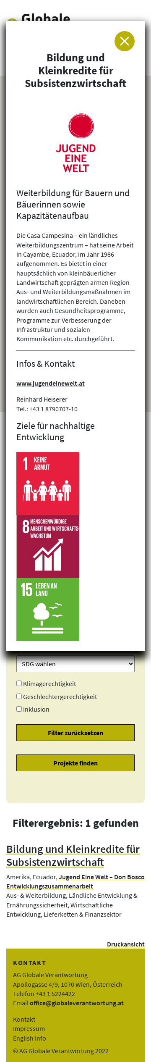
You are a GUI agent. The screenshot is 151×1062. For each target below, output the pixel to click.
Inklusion (36, 709)
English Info (29, 1038)
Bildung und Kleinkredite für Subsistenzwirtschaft (73, 855)
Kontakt (24, 1019)
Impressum (29, 1028)
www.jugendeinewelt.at (50, 383)
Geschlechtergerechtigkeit (60, 696)
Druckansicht (126, 944)
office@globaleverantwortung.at (77, 1003)
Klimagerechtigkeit (49, 683)
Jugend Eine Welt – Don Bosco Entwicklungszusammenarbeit (75, 881)
